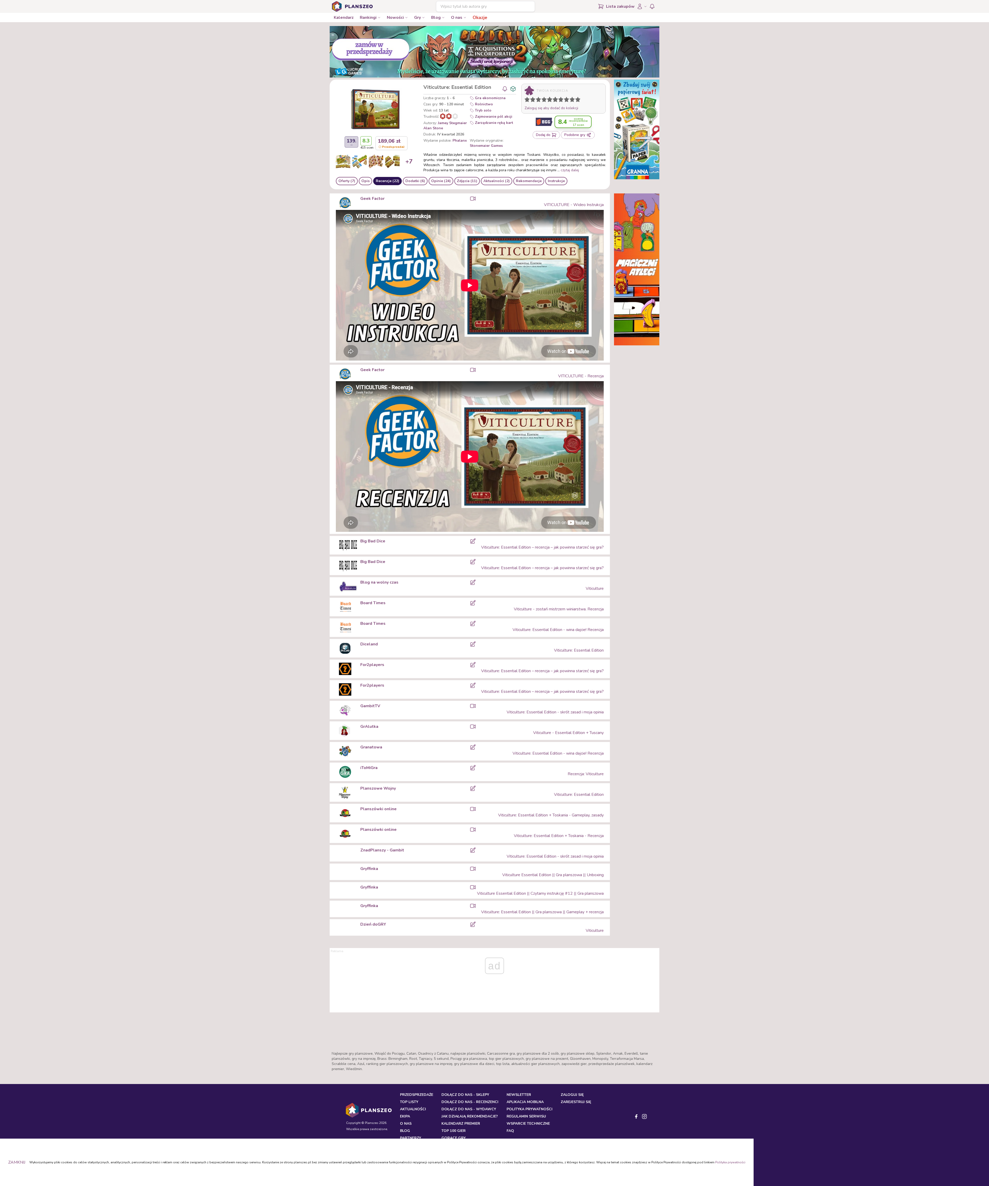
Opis (365, 180)
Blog (436, 17)
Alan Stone (433, 128)
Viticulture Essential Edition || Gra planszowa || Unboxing (553, 875)
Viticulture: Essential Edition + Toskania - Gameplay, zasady (551, 815)
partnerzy (410, 1138)
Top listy (409, 1101)
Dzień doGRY (373, 924)
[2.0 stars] (534, 100)
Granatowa (371, 747)
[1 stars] (526, 100)
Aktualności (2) (496, 180)
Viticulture (595, 588)
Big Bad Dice (372, 541)
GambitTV (370, 706)
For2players (372, 665)
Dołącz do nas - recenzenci (469, 1101)
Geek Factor (372, 198)
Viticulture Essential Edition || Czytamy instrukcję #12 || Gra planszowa (540, 893)
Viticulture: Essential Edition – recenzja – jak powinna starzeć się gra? (542, 547)
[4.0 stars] (545, 100)
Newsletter (519, 1094)
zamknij (16, 1162)
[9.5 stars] (576, 100)
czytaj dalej (570, 170)
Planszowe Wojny (378, 788)
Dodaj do (543, 134)
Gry (417, 17)
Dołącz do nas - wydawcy (468, 1109)
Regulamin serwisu (526, 1116)
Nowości (395, 17)
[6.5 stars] (559, 100)
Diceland (369, 644)
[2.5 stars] (537, 100)
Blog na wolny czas (379, 582)
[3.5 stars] (543, 100)
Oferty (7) (346, 180)
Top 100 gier (453, 1130)
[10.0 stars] (579, 100)
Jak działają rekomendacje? (469, 1116)
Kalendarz (344, 17)
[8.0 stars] (567, 100)
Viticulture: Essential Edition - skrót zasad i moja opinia (555, 712)
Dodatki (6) (415, 180)
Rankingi (368, 17)
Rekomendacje (529, 180)
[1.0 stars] (528, 100)
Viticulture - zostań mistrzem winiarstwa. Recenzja (559, 609)
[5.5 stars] (554, 100)
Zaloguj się (572, 1094)
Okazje (480, 17)
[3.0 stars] (539, 100)
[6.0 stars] (556, 100)
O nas (456, 17)
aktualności (413, 1109)
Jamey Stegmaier (452, 123)
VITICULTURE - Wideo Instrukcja (574, 205)
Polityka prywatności (730, 1162)
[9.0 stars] (573, 100)
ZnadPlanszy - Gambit (382, 850)
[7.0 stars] (562, 100)
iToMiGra (369, 768)
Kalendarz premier (460, 1123)
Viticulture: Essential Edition (579, 650)
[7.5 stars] (565, 100)
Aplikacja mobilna (525, 1101)
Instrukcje (556, 180)
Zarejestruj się (576, 1101)
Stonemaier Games (486, 145)
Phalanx (460, 140)
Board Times (373, 603)
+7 (409, 161)
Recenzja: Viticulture (586, 774)
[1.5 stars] (531, 100)
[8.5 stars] (571, 100)
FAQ (510, 1130)
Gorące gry (453, 1138)
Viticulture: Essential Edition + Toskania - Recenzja (559, 836)
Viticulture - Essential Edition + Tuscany (568, 733)
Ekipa (405, 1116)
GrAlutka (369, 726)
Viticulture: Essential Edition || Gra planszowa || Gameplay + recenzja (542, 912)
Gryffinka (369, 869)
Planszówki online (378, 809)
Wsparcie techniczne (528, 1123)
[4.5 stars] (548, 100)
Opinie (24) (441, 180)
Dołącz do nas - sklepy (465, 1094)
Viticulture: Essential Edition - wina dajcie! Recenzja (558, 630)
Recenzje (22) (387, 180)
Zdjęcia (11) (467, 180)
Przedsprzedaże (416, 1094)
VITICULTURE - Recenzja (581, 376)
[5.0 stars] (551, 100)
